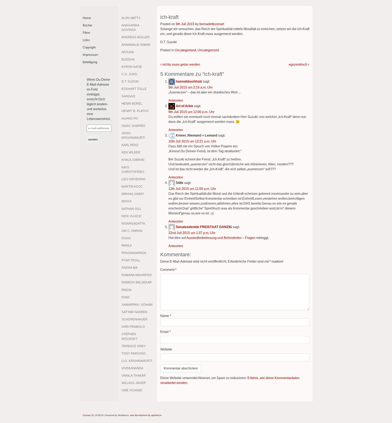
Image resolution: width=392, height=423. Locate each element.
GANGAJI (128, 96)
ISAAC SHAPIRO (133, 126)
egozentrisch (298, 64)
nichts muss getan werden (180, 64)
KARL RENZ (129, 145)
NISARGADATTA (133, 223)
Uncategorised (185, 50)
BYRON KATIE (131, 66)
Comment (168, 269)
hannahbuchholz (189, 81)
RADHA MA (129, 267)
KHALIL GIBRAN (132, 159)
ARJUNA (127, 52)
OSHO (126, 238)
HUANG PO (129, 118)
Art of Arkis (184, 106)
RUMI (125, 297)
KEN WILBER (130, 152)
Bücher (87, 25)
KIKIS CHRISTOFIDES (132, 170)
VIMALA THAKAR (133, 375)
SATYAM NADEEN (134, 312)
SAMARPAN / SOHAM (137, 304)
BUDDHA (128, 59)
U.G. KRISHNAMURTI (136, 361)
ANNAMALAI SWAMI (135, 44)
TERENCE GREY (133, 346)
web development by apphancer (146, 415)
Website (166, 349)
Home (87, 18)
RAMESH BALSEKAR (136, 282)
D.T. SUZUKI (130, 81)
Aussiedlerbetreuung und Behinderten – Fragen (220, 237)
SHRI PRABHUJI (133, 326)
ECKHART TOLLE (134, 89)
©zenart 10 (88, 415)
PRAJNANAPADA (133, 253)
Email (165, 331)
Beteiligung (90, 62)
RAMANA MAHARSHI (136, 275)
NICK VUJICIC (131, 216)
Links (86, 40)
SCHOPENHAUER (134, 319)
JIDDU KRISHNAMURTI (133, 135)
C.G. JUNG (129, 74)
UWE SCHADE (131, 390)
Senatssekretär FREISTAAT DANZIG (204, 227)
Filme (86, 32)
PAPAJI (126, 245)
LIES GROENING (133, 179)
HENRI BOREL (131, 103)
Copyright (89, 47)
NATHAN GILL (131, 208)
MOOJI (126, 201)
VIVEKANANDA (132, 368)
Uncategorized (208, 50)
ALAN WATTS (130, 18)
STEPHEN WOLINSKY (129, 336)
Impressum (90, 54)
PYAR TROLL (130, 260)
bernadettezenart (211, 24)
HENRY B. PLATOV (135, 111)
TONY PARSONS (133, 353)
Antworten (175, 100)
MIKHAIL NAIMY (132, 194)
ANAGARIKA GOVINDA (130, 28)
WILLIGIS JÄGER (133, 383)
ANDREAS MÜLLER (135, 37)
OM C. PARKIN (132, 231)
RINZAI (126, 290)
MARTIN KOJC (132, 186)
